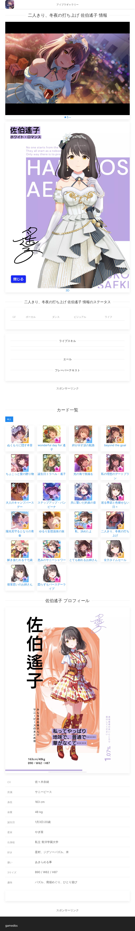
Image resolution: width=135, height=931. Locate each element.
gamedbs (11, 925)
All (9, 419)
